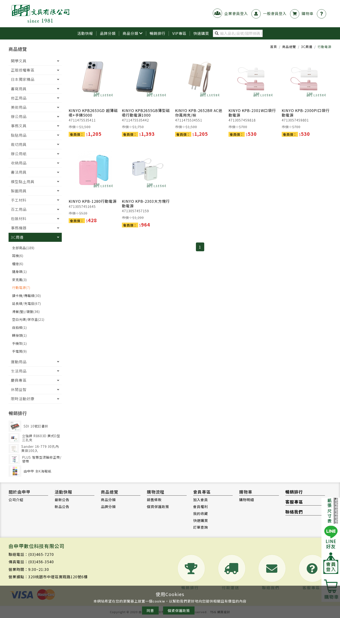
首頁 (273, 46)
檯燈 (17, 263)
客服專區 (294, 501)
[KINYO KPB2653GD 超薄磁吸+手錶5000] (93, 79)
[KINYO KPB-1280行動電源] (93, 169)
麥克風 (19, 279)
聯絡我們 (294, 511)
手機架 (19, 343)
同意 (150, 610)
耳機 (17, 255)
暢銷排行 (157, 33)
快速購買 (200, 520)
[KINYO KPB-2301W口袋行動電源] (253, 79)
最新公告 (62, 499)
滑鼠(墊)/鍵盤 (26, 311)
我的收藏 (200, 513)
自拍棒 (19, 327)
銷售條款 (154, 499)
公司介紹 (16, 499)
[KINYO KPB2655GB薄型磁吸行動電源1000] (147, 79)
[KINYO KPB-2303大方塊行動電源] (147, 169)
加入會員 (200, 499)
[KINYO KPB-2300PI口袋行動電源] (306, 79)
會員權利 (200, 506)
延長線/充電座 (26, 303)
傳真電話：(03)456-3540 (31, 561)
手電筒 (19, 351)
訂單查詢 (200, 527)
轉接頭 (19, 335)
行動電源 (21, 287)
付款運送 (230, 587)
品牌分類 (108, 33)
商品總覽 (289, 46)
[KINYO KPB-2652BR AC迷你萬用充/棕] (200, 79)
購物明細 (246, 499)
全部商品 (23, 247)
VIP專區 (179, 33)
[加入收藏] (112, 98)
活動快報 (85, 33)
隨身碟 (19, 271)
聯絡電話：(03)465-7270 (31, 554)
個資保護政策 (158, 506)
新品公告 (62, 506)
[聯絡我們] (322, 13)
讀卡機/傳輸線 (26, 295)
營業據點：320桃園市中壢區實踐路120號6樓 (48, 576)
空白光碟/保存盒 (28, 319)
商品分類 (130, 33)
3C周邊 (306, 46)
